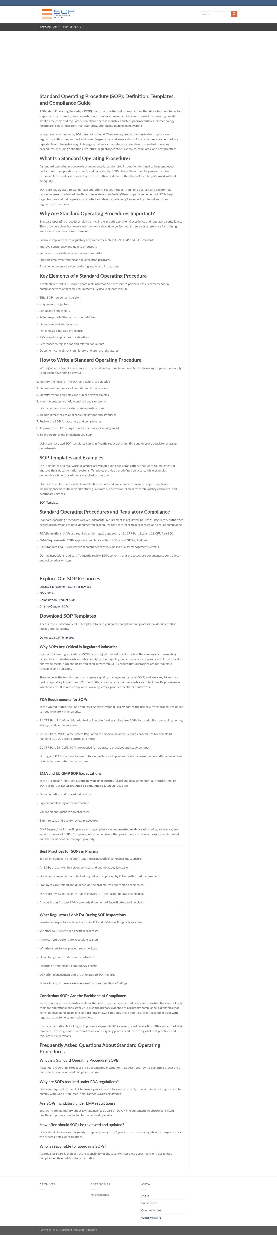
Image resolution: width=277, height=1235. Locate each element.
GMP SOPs (47, 593)
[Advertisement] (138, 59)
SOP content (48, 27)
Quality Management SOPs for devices (65, 586)
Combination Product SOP (58, 599)
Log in (145, 1195)
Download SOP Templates (57, 637)
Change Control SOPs (54, 606)
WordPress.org (151, 1217)
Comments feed (151, 1210)
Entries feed (149, 1203)
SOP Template (72, 27)
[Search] (234, 14)
